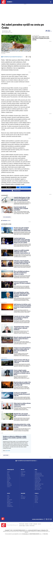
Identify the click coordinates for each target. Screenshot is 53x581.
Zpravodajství (10, 469)
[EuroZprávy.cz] (4, 2)
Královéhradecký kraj (39, 484)
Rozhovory (23, 471)
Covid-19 (8, 486)
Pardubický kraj (38, 485)
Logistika (9, 478)
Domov (9, 2)
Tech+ (22, 495)
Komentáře (23, 474)
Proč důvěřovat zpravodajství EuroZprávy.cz (12, 56)
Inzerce (39, 523)
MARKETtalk (9, 484)
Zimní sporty (9, 505)
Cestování (23, 498)
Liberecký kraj (37, 486)
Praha (36, 471)
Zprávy (36, 495)
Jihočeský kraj (37, 478)
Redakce (27, 523)
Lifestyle (36, 498)
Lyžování (8, 503)
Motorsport (9, 499)
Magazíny (23, 493)
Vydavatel (35, 523)
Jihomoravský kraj (38, 474)
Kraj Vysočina (37, 489)
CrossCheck (9, 485)
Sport (8, 474)
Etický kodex (21, 523)
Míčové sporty (10, 502)
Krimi (8, 481)
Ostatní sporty (10, 506)
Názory (22, 469)
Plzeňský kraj (37, 481)
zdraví (9, 220)
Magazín (8, 482)
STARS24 (37, 493)
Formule (8, 501)
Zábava (36, 501)
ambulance (5, 220)
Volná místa (31, 525)
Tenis (8, 498)
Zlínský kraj (37, 482)
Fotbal (8, 497)
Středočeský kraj (38, 473)
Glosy (22, 473)
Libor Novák (7, 450)
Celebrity (36, 497)
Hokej (8, 495)
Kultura (8, 477)
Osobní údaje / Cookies (24, 525)
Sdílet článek (49, 31)
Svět (8, 473)
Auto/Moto (23, 497)
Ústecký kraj (37, 477)
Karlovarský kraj (38, 488)
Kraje (36, 469)
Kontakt (31, 523)
